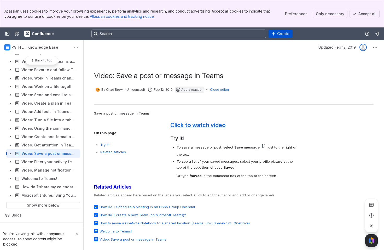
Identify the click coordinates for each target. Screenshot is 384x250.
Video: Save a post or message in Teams (133, 239)
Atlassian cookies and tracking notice (122, 16)
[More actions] (76, 47)
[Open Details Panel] (371, 215)
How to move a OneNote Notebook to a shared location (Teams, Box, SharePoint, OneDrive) (175, 223)
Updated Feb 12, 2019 (337, 47)
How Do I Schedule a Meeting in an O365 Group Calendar (147, 207)
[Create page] (371, 226)
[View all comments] (371, 205)
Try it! (104, 145)
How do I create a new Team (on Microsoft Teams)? (143, 215)
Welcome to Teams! (116, 231)
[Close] (77, 234)
